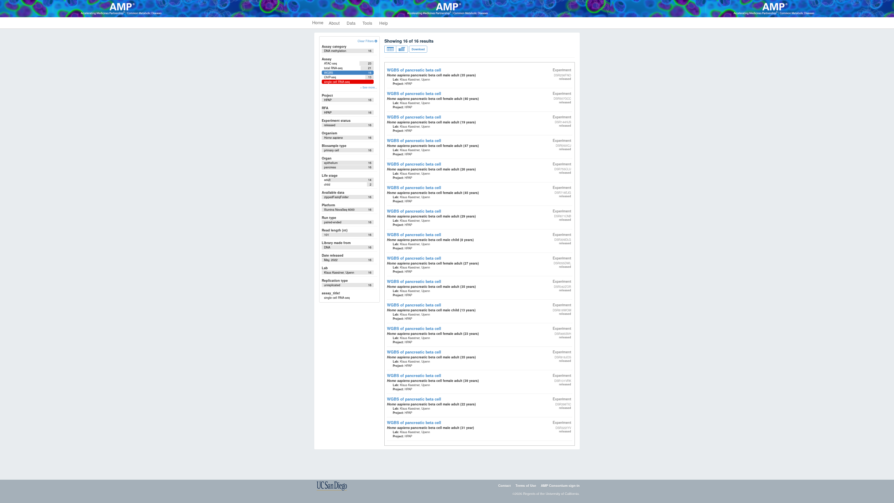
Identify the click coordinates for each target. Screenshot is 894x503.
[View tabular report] (390, 49)
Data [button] (351, 23)
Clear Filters (366, 41)
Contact (504, 485)
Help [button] (383, 23)
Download (418, 49)
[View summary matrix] (402, 49)
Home (317, 22)
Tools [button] (367, 23)
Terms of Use (525, 485)
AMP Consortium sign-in (560, 485)
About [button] (334, 23)
